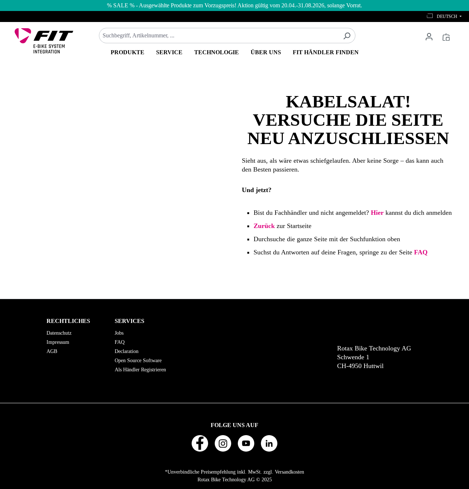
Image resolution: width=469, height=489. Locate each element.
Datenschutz (59, 333)
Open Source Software (138, 360)
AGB (52, 351)
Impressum (58, 342)
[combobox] (219, 35)
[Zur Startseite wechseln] (44, 41)
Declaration (127, 351)
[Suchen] (346, 35)
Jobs (119, 333)
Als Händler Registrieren (140, 369)
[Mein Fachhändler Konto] (429, 36)
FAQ (120, 342)
